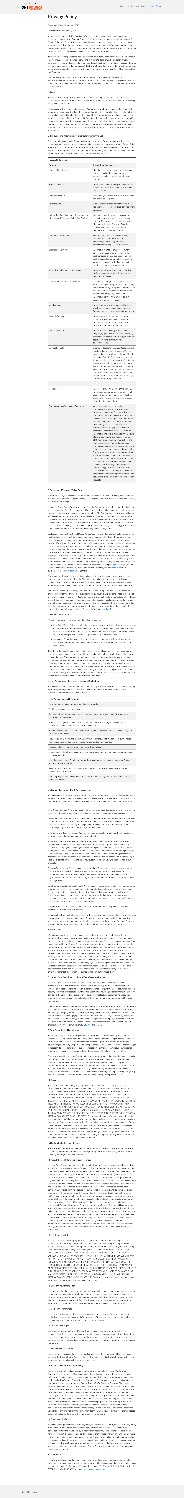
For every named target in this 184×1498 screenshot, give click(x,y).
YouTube (88, 1025)
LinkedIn (70, 571)
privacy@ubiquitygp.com (94, 1469)
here (108, 609)
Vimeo (98, 1025)
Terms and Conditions (135, 6)
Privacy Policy (155, 6)
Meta (113, 568)
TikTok (59, 571)
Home (120, 6)
